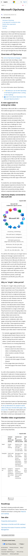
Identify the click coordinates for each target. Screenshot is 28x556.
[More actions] (25, 5)
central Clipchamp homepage (12, 58)
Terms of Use (20, 551)
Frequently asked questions (9, 521)
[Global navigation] (1, 2)
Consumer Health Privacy (7, 551)
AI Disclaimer (4, 547)
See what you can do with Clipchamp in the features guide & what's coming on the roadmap (15, 93)
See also (4, 28)
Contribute (4, 549)
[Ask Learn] (23, 5)
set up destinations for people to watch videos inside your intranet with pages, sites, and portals (13, 408)
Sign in (25, 2)
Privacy (10, 549)
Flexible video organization (9, 24)
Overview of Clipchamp (8, 20)
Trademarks (4, 554)
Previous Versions (14, 547)
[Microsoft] (14, 2)
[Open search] (21, 2)
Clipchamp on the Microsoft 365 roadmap (13, 524)
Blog (21, 547)
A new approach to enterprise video (11, 22)
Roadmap (4, 26)
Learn (2, 5)
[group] (14, 468)
